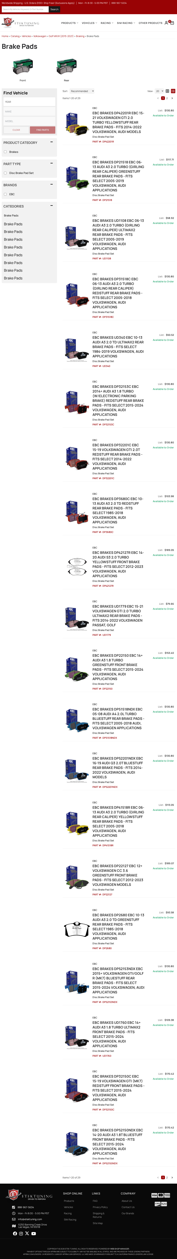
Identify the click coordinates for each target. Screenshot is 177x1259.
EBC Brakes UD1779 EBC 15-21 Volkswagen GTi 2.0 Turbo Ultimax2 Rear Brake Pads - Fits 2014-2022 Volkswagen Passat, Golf (117, 615)
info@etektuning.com (30, 1219)
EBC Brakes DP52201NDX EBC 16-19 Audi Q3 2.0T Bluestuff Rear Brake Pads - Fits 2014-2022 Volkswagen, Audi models (117, 767)
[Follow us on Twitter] (27, 1233)
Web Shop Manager (119, 1248)
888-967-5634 (26, 1207)
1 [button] (163, 1177)
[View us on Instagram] (21, 1234)
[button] (158, 1177)
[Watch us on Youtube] (33, 1234)
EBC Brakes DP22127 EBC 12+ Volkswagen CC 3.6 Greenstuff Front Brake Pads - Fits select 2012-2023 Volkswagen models (117, 875)
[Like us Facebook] (15, 1234)
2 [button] (167, 1177)
